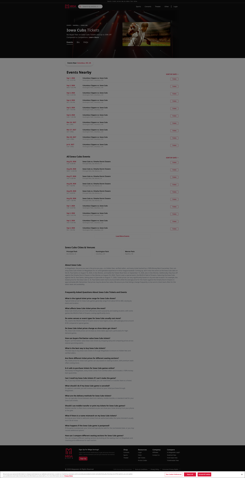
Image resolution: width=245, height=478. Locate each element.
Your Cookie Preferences (173, 474)
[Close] (242, 474)
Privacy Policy (68, 476)
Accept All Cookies (204, 474)
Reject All (190, 474)
